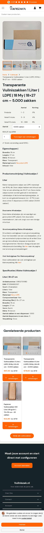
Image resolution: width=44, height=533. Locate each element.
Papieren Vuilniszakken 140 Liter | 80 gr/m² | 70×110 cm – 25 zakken (11, 409)
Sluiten (22, 530)
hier (26, 246)
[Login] (35, 8)
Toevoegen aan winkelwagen (25, 137)
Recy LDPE (15, 295)
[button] (3, 8)
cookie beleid (26, 518)
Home (5, 75)
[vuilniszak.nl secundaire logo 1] (18, 8)
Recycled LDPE (22, 163)
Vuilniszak (14, 75)
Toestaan (22, 524)
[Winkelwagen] (40, 8)
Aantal (5, 126)
